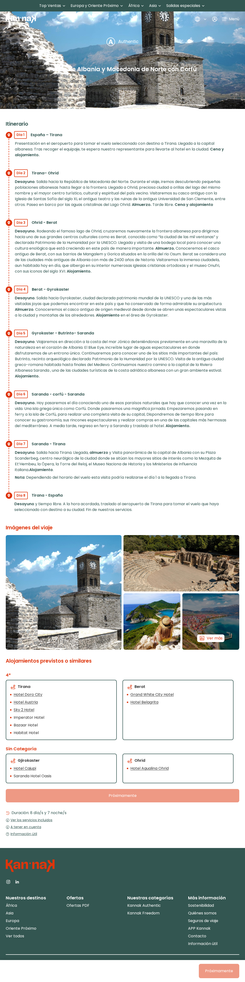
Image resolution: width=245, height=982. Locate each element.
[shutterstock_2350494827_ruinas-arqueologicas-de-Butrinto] (181, 563)
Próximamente (123, 795)
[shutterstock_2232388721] (64, 592)
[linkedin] (17, 881)
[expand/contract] (64, 6)
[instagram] (8, 881)
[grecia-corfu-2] (151, 621)
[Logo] (21, 19)
